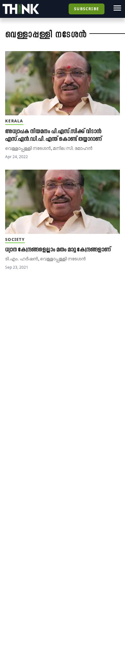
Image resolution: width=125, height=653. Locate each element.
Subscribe (86, 9)
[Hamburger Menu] (117, 8)
